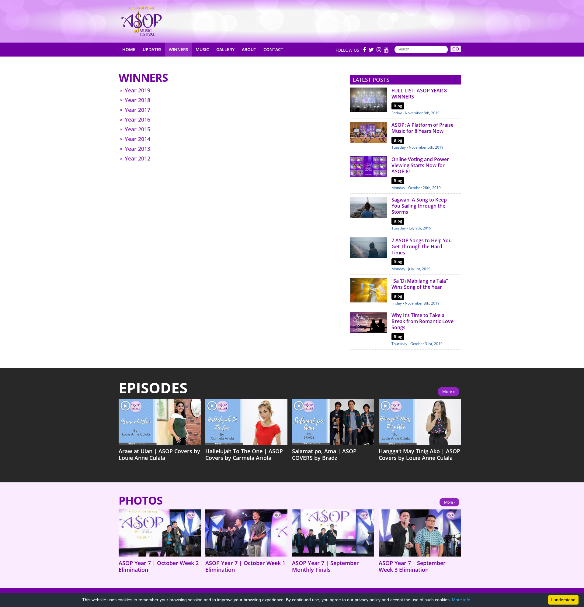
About (249, 49)
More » (448, 391)
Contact (273, 49)
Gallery (225, 49)
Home (128, 49)
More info (461, 599)
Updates (152, 49)
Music (202, 49)
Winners (178, 49)
